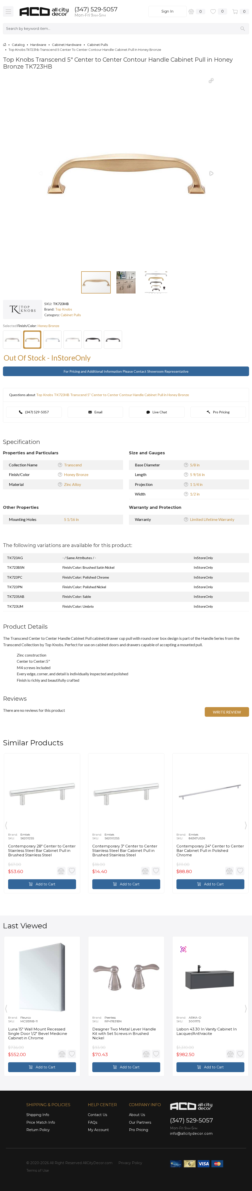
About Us (137, 1115)
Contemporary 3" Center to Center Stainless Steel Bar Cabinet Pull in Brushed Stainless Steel (124, 850)
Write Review (227, 712)
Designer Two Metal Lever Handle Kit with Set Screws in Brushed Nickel (124, 1033)
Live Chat (159, 412)
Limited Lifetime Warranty (212, 519)
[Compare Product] (61, 871)
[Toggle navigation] (8, 11)
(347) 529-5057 (96, 9)
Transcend (73, 464)
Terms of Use (37, 1170)
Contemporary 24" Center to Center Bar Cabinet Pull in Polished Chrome (210, 850)
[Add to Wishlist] (71, 871)
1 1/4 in (196, 484)
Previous (6, 824)
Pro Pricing (221, 412)
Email (98, 412)
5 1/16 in (71, 519)
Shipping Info (37, 1115)
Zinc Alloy (72, 484)
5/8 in (195, 464)
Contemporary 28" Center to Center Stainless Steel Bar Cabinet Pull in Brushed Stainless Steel (42, 850)
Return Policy (38, 1130)
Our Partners (140, 1122)
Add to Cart (45, 884)
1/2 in (195, 494)
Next (245, 824)
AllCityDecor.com (97, 1163)
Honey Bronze (76, 474)
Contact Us (97, 1115)
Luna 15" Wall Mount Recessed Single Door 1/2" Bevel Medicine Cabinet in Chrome (37, 1033)
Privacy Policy (130, 1163)
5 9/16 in (197, 474)
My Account (98, 1130)
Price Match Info (40, 1122)
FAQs (92, 1122)
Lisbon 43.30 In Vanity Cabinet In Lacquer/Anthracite (206, 1031)
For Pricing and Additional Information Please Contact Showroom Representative (126, 371)
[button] (211, 81)
